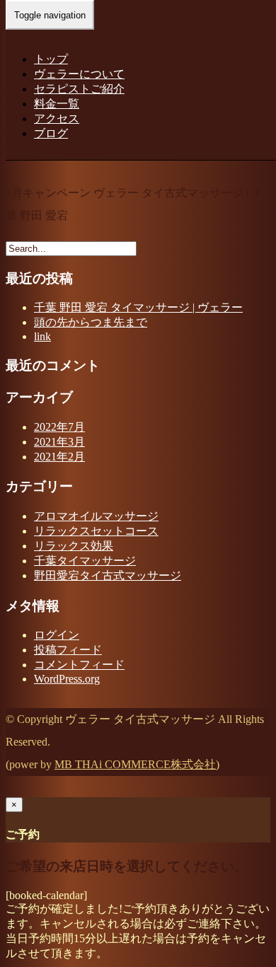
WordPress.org (67, 679)
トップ (51, 59)
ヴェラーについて (79, 74)
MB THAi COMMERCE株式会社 (135, 764)
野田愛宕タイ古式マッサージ (107, 575)
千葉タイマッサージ (85, 561)
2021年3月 (59, 442)
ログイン (56, 635)
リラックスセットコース (96, 531)
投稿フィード (68, 650)
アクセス (56, 118)
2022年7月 (59, 427)
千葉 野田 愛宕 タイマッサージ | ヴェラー (138, 307)
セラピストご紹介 (79, 89)
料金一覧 (56, 104)
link (42, 336)
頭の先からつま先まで (90, 322)
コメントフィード (79, 665)
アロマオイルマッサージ (96, 516)
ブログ (51, 133)
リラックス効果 (73, 546)
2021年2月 (59, 457)
